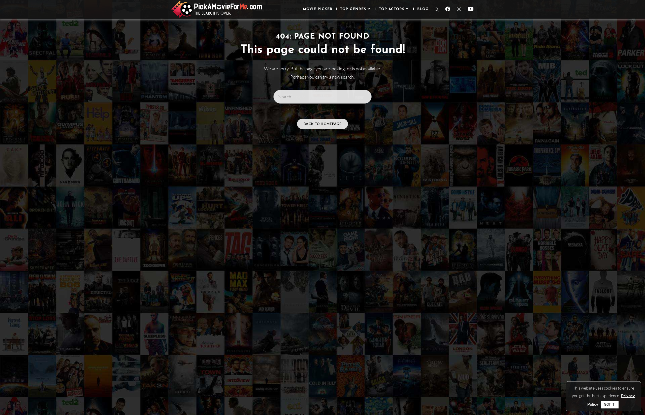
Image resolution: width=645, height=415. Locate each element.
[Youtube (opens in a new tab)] (471, 9)
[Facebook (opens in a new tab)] (447, 9)
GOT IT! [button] (610, 404)
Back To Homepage (322, 124)
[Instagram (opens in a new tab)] (459, 9)
